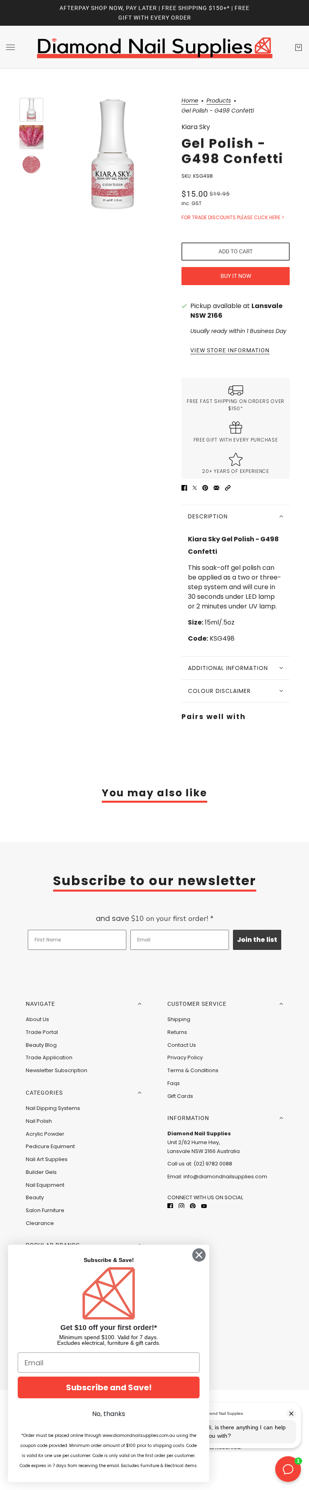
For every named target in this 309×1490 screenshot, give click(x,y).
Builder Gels (41, 1172)
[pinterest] (193, 1206)
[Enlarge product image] (112, 154)
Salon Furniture (45, 1210)
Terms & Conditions (192, 1070)
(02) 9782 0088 (213, 1163)
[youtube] (204, 1206)
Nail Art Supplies (47, 1159)
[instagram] (181, 1206)
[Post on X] (195, 488)
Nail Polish (39, 1121)
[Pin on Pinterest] (205, 488)
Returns (177, 1032)
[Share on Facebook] (184, 488)
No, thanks (108, 1413)
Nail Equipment (45, 1185)
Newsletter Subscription (56, 1070)
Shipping (178, 1019)
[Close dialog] (199, 1255)
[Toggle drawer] (10, 47)
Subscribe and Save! (109, 1387)
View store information (230, 350)
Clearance (40, 1223)
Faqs (173, 1083)
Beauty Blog (41, 1045)
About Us (37, 1019)
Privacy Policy (185, 1057)
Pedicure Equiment (50, 1146)
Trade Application (49, 1057)
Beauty (35, 1197)
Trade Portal (42, 1032)
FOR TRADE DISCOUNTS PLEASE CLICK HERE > (232, 217)
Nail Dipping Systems (53, 1108)
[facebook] (170, 1206)
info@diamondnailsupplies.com (225, 1176)
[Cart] (298, 47)
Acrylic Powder (45, 1133)
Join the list (257, 939)
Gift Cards (180, 1096)
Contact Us (181, 1045)
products (218, 101)
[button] (228, 488)
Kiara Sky (195, 127)
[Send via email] (216, 488)
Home (189, 101)
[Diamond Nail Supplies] (154, 47)
